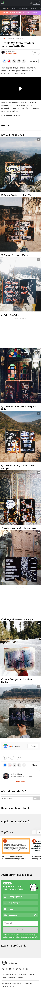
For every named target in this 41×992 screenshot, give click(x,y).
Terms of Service (8, 986)
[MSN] (23, 969)
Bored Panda (9, 963)
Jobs (4, 977)
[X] (13, 969)
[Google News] (27, 969)
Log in (36, 3)
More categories (10, 915)
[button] (34, 832)
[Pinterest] (10, 969)
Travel (4, 38)
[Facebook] (3, 969)
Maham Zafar (10, 51)
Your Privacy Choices (9, 974)
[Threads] (20, 969)
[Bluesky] (17, 969)
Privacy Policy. (34, 937)
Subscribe (20, 930)
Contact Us (11, 977)
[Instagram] (6, 969)
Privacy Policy (27, 983)
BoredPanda (11, 3)
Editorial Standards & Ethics (11, 983)
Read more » (20, 781)
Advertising (22, 974)
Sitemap (20, 977)
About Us (31, 974)
